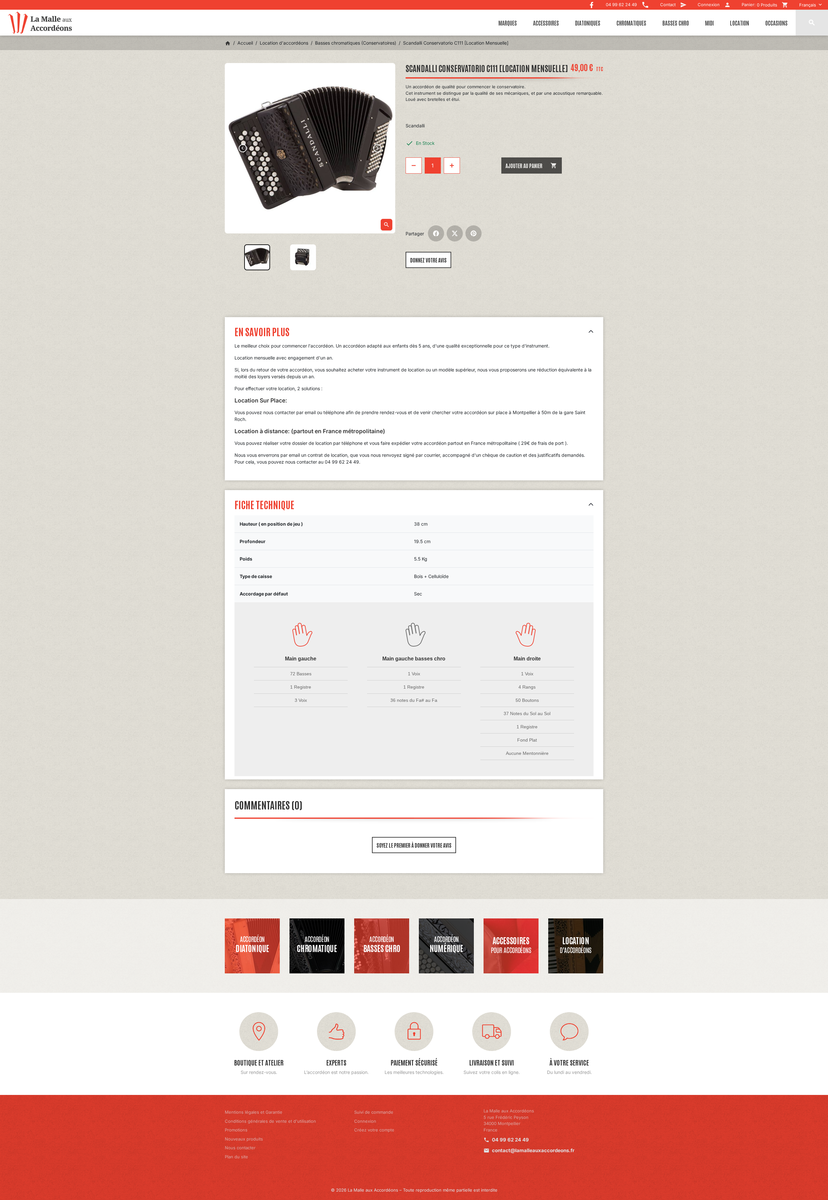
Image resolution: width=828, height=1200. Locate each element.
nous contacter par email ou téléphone (303, 412)
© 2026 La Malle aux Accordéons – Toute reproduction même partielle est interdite (414, 1190)
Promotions (236, 1129)
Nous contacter (240, 1147)
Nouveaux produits (244, 1138)
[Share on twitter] (455, 233)
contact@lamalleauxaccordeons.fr (533, 1150)
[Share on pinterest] (473, 233)
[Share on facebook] (436, 233)
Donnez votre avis (428, 260)
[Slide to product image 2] (303, 257)
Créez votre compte (374, 1129)
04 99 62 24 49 (510, 1140)
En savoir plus (261, 331)
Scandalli (415, 125)
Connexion (365, 1121)
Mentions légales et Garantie (253, 1112)
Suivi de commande (373, 1112)
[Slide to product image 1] (257, 257)
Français (807, 4)
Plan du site (236, 1156)
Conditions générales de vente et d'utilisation (270, 1121)
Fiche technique (264, 504)
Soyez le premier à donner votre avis (414, 845)
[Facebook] (591, 3)
